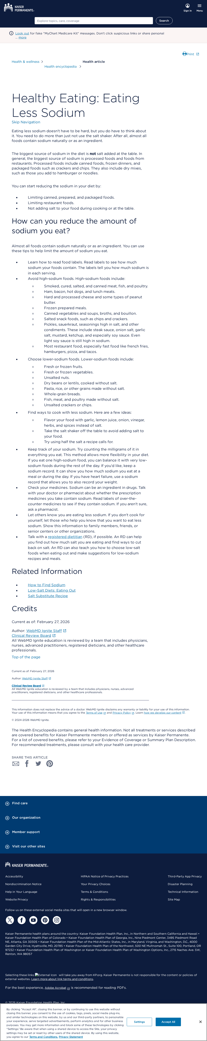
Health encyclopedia (61, 66)
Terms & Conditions (94, 891)
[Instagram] (56, 920)
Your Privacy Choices (95, 884)
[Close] (200, 1021)
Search (164, 20)
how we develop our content (162, 712)
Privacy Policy (122, 712)
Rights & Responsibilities (98, 899)
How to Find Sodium (46, 585)
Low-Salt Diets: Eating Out (52, 590)
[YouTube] (33, 920)
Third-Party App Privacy (185, 876)
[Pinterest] (44, 920)
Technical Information (183, 891)
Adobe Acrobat (55, 987)
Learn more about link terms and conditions (62, 979)
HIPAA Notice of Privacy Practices (105, 876)
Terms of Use (94, 712)
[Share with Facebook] (27, 764)
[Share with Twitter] (38, 764)
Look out (22, 33)
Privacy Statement (71, 1036)
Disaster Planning (180, 884)
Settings (139, 1021)
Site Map (174, 899)
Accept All (168, 1021)
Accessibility (14, 876)
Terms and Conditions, (43, 1036)
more (22, 37)
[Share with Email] (16, 764)
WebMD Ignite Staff (35, 678)
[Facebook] (21, 920)
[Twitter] (9, 920)
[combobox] (94, 20)
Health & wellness (25, 62)
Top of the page (26, 657)
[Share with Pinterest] (50, 764)
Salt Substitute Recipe (48, 596)
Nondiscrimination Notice (23, 884)
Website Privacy (16, 899)
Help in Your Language (21, 891)
